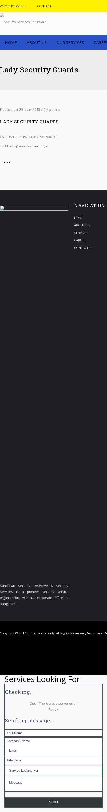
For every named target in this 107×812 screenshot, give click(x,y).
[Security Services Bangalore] (23, 23)
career (7, 162)
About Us (37, 42)
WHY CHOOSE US (13, 6)
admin (55, 109)
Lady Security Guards (29, 122)
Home (11, 42)
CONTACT (44, 6)
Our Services (70, 42)
